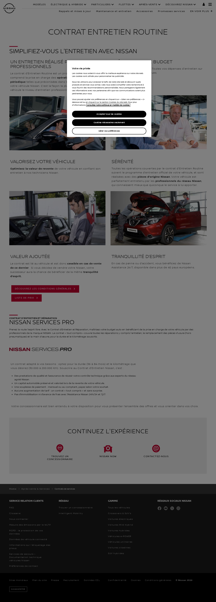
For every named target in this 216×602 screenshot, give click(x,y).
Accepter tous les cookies (109, 114)
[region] (109, 98)
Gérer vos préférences (109, 131)
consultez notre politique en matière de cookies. (108, 105)
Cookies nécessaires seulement (109, 122)
